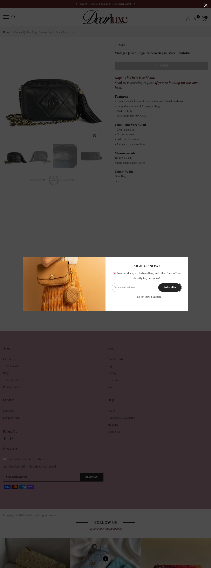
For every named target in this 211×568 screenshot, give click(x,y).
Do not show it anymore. (149, 296)
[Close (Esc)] (206, 5)
